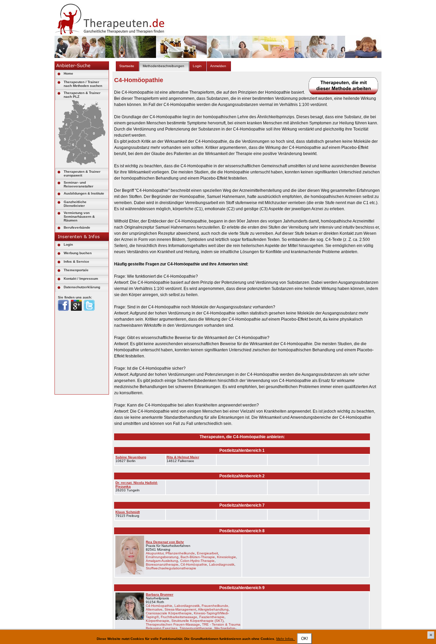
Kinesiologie (226, 557)
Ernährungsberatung (162, 557)
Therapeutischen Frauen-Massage (173, 624)
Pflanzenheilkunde (180, 553)
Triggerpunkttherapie (196, 628)
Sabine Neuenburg (130, 457)
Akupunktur (155, 553)
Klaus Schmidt (127, 512)
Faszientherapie (211, 617)
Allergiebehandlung (213, 609)
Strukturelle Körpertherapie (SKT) (197, 621)
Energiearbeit (207, 553)
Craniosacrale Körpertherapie (169, 613)
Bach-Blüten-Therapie (198, 557)
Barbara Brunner (159, 594)
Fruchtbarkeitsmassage (179, 617)
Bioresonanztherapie (162, 564)
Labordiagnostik (221, 564)
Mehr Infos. (285, 639)
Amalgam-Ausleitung (162, 561)
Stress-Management (180, 609)
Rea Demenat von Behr (165, 542)
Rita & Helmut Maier (183, 457)
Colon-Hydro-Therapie (197, 561)
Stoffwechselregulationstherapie (171, 568)
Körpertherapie (157, 621)
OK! (304, 638)
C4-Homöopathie (194, 564)
